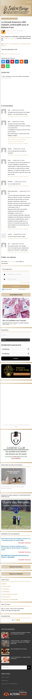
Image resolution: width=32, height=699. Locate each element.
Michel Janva (11, 30)
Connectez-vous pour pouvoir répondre (18, 116)
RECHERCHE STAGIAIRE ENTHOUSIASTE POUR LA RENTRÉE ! (15, 556)
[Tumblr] (26, 61)
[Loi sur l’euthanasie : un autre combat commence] (5, 662)
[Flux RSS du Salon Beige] (17, 620)
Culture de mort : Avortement (9, 18)
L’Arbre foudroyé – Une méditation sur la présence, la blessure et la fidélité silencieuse (20, 642)
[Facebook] (8, 61)
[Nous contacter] (14, 620)
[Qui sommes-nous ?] (12, 620)
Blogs (4, 583)
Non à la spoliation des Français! (14, 320)
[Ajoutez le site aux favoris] (16, 620)
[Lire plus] (13, 324)
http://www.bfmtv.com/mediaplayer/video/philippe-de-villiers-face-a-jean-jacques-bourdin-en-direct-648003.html (19, 139)
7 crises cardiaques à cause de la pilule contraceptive (15, 76)
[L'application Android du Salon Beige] (19, 620)
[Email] (3, 66)
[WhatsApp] (8, 66)
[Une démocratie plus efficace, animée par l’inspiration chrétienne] (5, 638)
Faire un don (7, 586)
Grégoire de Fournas (10, 38)
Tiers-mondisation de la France (19, 649)
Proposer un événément (16, 573)
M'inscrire (28, 289)
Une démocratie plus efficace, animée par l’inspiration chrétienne (20, 633)
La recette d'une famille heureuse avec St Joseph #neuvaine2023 (15, 424)
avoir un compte (12, 261)
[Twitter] (3, 61)
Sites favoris (6, 597)
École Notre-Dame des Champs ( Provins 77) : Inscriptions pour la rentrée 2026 (15, 539)
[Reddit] (21, 61)
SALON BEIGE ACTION (16, 294)
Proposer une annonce (16, 566)
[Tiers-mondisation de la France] (5, 654)
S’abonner (6, 589)
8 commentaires (10, 33)
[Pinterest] (12, 61)
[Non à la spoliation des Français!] (16, 317)
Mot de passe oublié (25, 282)
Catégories (6, 591)
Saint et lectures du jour (10, 594)
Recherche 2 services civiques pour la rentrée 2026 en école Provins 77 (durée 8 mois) (14, 548)
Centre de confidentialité (10, 599)
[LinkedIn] (17, 61)
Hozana (16, 426)
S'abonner (4, 680)
